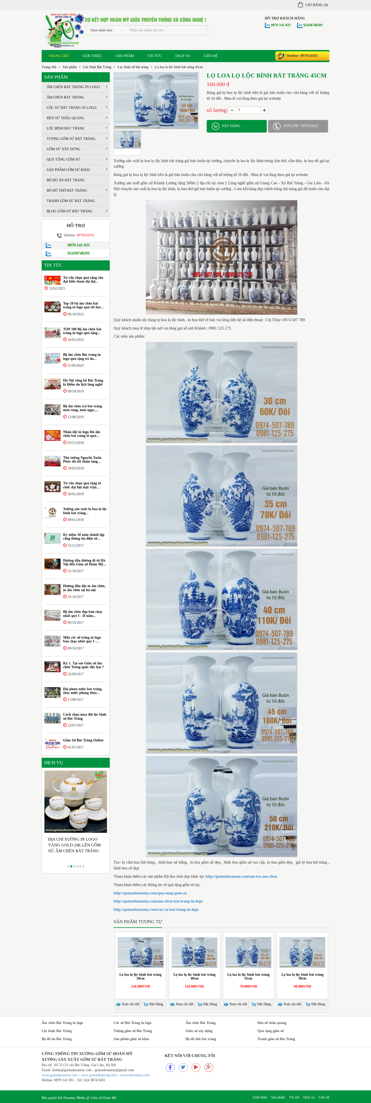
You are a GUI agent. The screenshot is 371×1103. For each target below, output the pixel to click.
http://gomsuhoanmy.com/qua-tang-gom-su (150, 893)
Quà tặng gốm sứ (63, 159)
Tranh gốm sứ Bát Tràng (71, 201)
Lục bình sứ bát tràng (133, 67)
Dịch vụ (182, 56)
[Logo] (63, 30)
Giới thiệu (92, 56)
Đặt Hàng (155, 1004)
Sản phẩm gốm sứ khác (69, 170)
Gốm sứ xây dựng (63, 149)
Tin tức (154, 56)
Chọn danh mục (101, 30)
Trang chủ (58, 56)
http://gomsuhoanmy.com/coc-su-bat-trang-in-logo (156, 909)
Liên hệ (211, 56)
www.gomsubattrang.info (99, 1075)
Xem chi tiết (130, 1004)
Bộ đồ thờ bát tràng (67, 190)
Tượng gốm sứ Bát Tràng (71, 139)
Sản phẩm (125, 56)
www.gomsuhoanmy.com (59, 1075)
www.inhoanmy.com (134, 1075)
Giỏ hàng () (316, 5)
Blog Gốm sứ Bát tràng (69, 211)
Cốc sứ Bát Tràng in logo (71, 108)
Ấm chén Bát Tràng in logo (73, 87)
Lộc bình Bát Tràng (97, 67)
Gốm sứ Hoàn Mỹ (103, 1098)
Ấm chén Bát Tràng (65, 97)
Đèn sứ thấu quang (65, 118)
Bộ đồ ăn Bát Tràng (66, 180)
